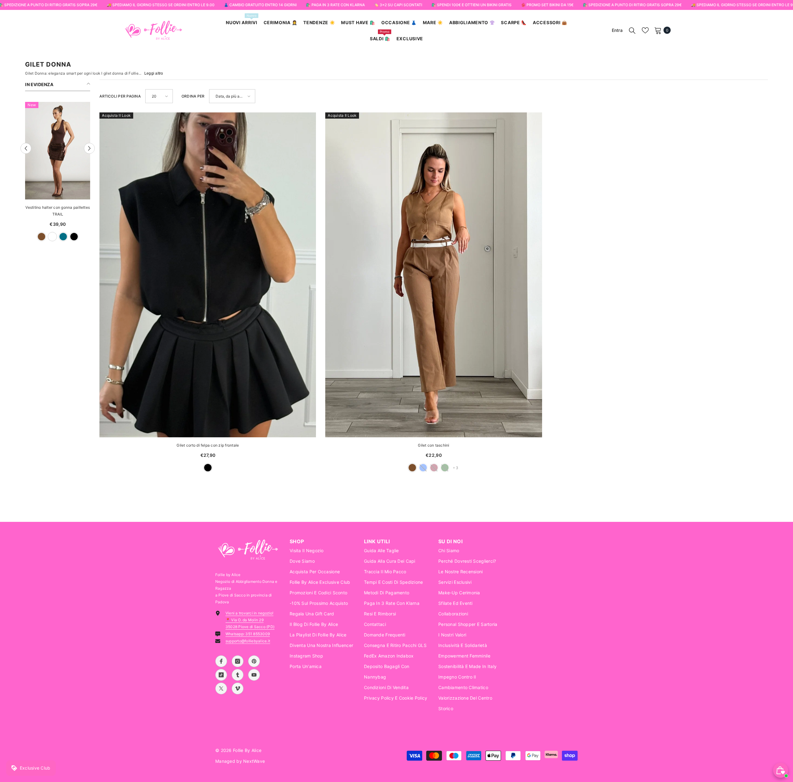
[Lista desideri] (645, 30)
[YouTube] (254, 675)
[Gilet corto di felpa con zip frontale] (207, 274)
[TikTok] (221, 675)
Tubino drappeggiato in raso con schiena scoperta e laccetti (57, 210)
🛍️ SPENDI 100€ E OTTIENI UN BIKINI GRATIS (471, 4)
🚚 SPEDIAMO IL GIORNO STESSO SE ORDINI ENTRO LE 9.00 (160, 4)
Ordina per (193, 96)
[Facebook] (221, 661)
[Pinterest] (254, 661)
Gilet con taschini (433, 445)
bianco (47, 236)
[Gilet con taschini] (433, 274)
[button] (25, 148)
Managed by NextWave (240, 761)
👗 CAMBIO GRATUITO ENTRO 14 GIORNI (260, 4)
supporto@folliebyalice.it (248, 641)
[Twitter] (221, 688)
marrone (412, 467)
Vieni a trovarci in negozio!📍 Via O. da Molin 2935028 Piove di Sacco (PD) (250, 620)
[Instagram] (237, 661)
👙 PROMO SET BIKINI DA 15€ (547, 4)
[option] (57, 174)
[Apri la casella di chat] (780, 770)
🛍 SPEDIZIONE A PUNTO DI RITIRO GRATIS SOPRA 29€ (632, 4)
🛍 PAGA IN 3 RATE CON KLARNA (335, 4)
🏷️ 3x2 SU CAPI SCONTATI (398, 4)
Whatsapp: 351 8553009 (248, 633)
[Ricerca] (632, 30)
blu (36, 236)
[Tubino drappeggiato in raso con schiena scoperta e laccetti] (57, 150)
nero (207, 467)
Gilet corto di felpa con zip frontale (208, 445)
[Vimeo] (237, 688)
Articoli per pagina (120, 96)
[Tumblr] (237, 675)
